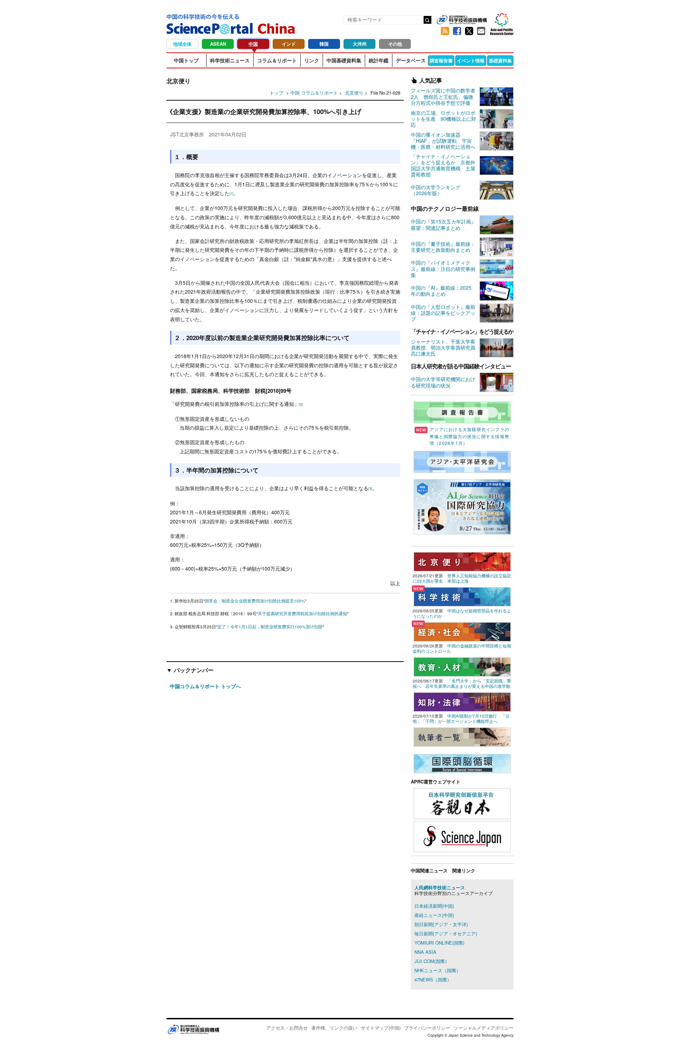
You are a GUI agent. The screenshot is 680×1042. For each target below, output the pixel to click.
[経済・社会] (462, 631)
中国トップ (186, 60)
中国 (253, 43)
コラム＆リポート (277, 60)
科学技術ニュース (230, 60)
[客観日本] (462, 802)
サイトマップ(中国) (381, 1027)
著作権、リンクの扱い (334, 1027)
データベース (411, 60)
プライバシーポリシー (427, 1027)
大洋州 (360, 43)
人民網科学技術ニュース (439, 887)
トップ (276, 92)
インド (289, 43)
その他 (395, 43)
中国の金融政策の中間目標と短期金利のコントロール (462, 648)
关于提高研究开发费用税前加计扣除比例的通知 (302, 613)
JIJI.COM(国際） (431, 961)
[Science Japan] (462, 835)
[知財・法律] (462, 701)
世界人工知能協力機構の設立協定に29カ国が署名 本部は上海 (462, 578)
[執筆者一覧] (462, 736)
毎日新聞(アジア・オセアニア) (445, 933)
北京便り (355, 92)
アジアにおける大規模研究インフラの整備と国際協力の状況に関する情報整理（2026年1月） (469, 436)
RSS (445, 31)
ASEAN (218, 43)
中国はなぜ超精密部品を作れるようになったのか (462, 613)
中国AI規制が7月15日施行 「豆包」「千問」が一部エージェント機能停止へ (461, 718)
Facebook (457, 31)
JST (193, 1029)
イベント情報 (470, 60)
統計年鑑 (379, 60)
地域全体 (182, 43)
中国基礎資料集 (344, 60)
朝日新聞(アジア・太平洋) (441, 924)
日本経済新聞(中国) (434, 905)
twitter (469, 31)
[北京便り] (462, 560)
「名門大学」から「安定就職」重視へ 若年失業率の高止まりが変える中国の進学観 (462, 683)
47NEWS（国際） (433, 979)
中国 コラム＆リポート (314, 92)
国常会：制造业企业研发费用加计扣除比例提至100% (255, 601)
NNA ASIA (425, 951)
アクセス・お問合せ (287, 1027)
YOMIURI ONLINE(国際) (439, 942)
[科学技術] (462, 596)
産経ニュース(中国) (434, 915)
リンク (311, 60)
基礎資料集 (500, 60)
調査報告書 (441, 60)
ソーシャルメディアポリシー (484, 1027)
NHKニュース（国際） (437, 970)
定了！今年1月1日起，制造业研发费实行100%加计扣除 (270, 626)
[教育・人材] (462, 666)
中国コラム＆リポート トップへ (205, 686)
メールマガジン (481, 31)
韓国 (324, 43)
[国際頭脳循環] (462, 762)
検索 (427, 20)
